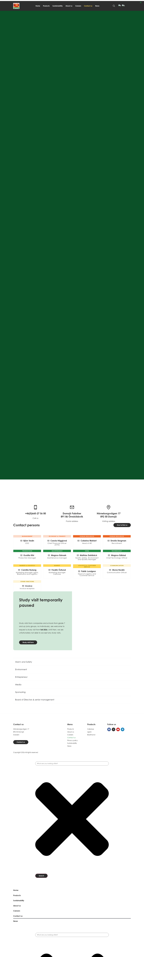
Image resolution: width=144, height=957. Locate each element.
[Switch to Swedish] (120, 5)
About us (69, 6)
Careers (78, 6)
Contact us (88, 6)
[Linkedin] (122, 729)
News (97, 6)
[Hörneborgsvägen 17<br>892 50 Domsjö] (108, 507)
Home (38, 6)
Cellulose (90, 729)
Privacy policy (72, 740)
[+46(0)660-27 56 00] (35, 507)
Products (46, 6)
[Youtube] (118, 729)
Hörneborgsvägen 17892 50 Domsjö (108, 515)
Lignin (89, 732)
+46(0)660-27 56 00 (35, 513)
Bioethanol (91, 735)
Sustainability (58, 6)
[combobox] (72, 763)
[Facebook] (109, 729)
